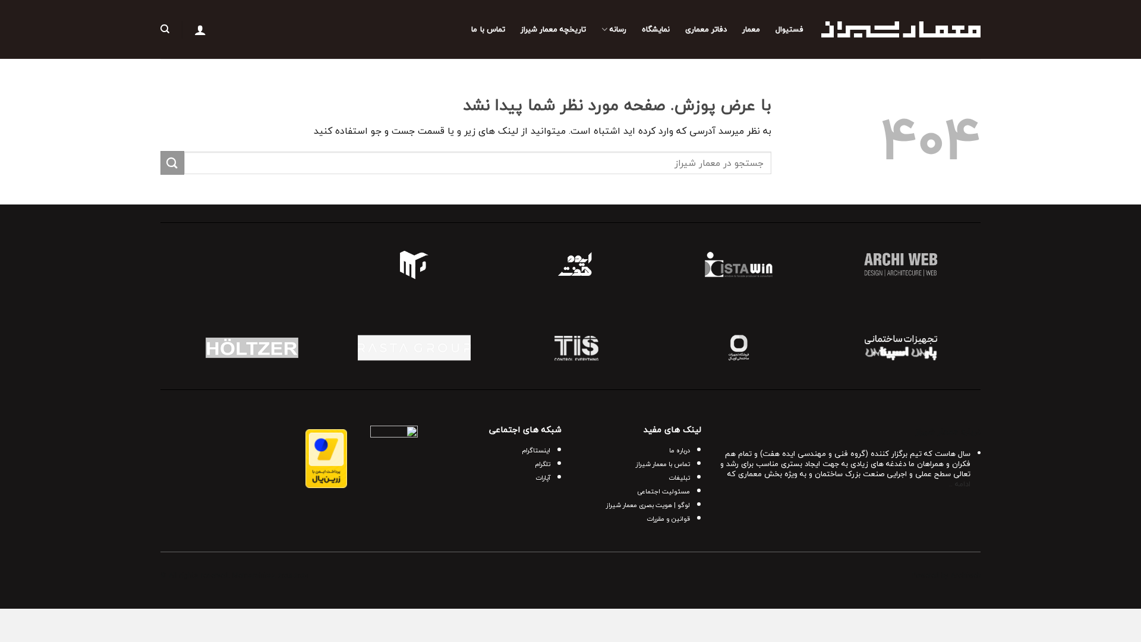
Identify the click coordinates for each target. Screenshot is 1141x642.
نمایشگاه (656, 29)
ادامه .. (959, 483)
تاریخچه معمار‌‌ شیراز (554, 29)
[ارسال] (172, 162)
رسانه (618, 29)
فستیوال (789, 29)
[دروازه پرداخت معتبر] (326, 457)
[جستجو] (164, 29)
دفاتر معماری (706, 29)
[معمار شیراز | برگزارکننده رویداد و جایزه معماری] (901, 29)
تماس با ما (488, 29)
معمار (751, 29)
